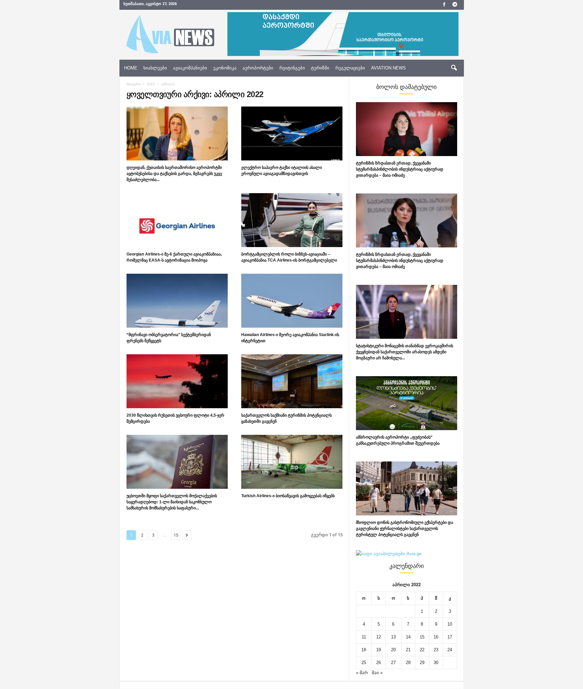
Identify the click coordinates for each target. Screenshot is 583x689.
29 (422, 662)
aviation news (388, 67)
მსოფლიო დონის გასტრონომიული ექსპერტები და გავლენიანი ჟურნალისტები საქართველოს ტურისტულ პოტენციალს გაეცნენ (404, 528)
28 (408, 662)
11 (364, 636)
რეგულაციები (350, 67)
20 (393, 649)
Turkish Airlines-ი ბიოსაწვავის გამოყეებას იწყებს (288, 495)
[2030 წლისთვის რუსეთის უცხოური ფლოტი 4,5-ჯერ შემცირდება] (177, 381)
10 (449, 624)
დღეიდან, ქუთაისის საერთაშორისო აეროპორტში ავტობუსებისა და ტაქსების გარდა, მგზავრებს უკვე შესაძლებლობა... (174, 173)
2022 (151, 84)
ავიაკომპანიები (190, 67)
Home (130, 67)
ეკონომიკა (225, 67)
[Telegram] (455, 5)
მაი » (377, 672)
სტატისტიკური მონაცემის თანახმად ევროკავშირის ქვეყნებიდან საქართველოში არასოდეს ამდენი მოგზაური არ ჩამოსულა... (404, 351)
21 (408, 649)
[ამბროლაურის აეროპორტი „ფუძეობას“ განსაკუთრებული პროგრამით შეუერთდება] (406, 403)
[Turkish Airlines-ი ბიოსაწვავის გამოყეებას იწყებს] (291, 462)
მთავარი (133, 84)
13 (393, 636)
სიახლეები (155, 67)
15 (175, 535)
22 (422, 649)
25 (363, 662)
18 (363, 649)
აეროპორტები (258, 67)
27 (393, 662)
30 (436, 662)
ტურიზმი (320, 67)
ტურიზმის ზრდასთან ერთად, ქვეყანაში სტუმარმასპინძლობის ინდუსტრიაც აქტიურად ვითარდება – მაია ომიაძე (399, 169)
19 (378, 649)
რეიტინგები (292, 67)
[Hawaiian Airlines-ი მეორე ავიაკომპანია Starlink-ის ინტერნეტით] (291, 301)
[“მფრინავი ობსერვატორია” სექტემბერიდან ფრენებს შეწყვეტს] (177, 301)
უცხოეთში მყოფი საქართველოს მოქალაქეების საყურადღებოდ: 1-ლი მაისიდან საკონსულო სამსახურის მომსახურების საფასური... (172, 501)
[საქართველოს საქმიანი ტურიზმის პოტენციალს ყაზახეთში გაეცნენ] (291, 381)
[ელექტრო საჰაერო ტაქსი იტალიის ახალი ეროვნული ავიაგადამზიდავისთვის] (291, 133)
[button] (453, 68)
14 (408, 636)
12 (378, 636)
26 (378, 662)
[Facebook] (444, 5)
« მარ (362, 672)
